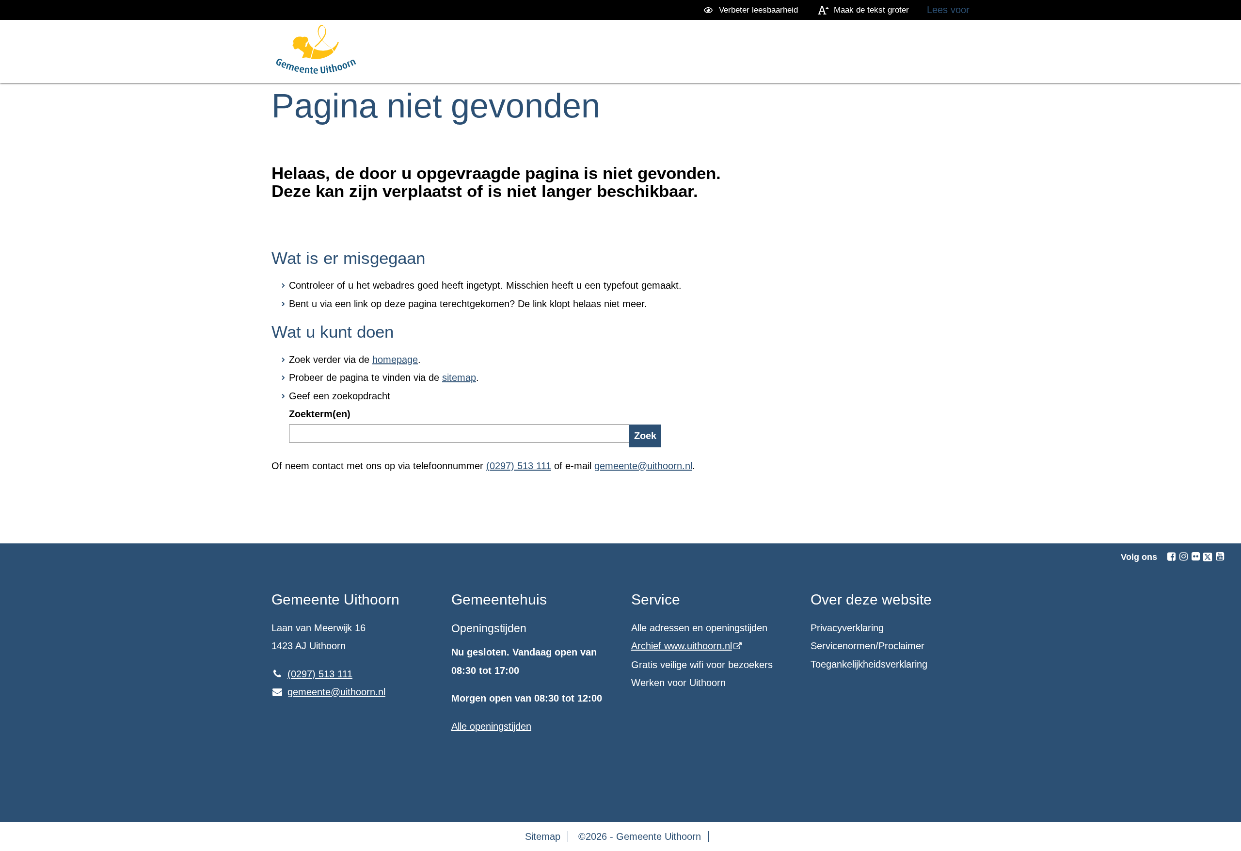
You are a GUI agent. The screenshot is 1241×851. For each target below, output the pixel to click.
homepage (395, 359)
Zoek (645, 435)
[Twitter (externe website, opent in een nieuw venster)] (1207, 557)
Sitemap (542, 836)
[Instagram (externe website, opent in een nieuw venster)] (1183, 556)
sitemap (459, 377)
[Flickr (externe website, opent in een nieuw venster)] (1195, 556)
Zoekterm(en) (319, 414)
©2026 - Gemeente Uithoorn (639, 836)
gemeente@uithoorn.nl (643, 465)
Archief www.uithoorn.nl (681, 645)
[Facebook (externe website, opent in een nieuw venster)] (1171, 556)
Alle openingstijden (491, 726)
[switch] (752, 9)
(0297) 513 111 (518, 465)
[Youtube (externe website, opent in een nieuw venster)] (1219, 556)
